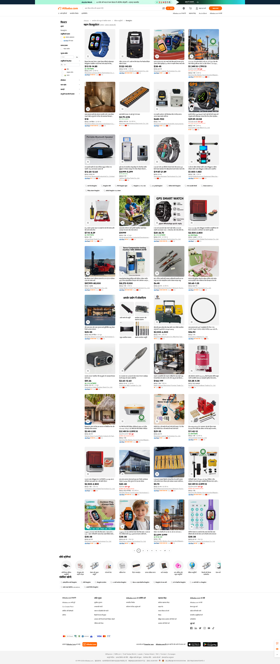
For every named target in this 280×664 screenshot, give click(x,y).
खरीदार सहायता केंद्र (163, 602)
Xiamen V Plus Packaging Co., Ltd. (199, 288)
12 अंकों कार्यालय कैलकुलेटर (119, 582)
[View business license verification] (160, 661)
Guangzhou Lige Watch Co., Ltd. (199, 127)
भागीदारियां (193, 619)
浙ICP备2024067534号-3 (195, 661)
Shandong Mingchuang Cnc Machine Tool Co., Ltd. (169, 337)
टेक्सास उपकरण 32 (208, 186)
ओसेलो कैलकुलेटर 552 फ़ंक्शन (113, 190)
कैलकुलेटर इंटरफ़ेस (101, 582)
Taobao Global (149, 654)
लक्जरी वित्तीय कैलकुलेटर (92, 587)
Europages (171, 654)
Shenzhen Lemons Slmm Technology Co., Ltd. (100, 73)
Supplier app (149, 644)
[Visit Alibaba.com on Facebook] (191, 628)
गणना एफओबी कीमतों (192, 186)
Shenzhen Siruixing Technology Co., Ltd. (167, 239)
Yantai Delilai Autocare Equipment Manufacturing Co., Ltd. (203, 176)
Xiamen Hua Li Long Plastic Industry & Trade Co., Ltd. (100, 436)
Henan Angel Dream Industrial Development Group (134, 237)
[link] (277, 643)
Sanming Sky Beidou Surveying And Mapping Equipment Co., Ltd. (203, 75)
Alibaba (86, 21)
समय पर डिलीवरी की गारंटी (101, 611)
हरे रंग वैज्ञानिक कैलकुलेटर (179, 582)
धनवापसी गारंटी (98, 606)
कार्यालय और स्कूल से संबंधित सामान (101, 21)
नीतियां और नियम (98, 623)
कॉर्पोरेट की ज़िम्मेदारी (67, 611)
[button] (163, 8)
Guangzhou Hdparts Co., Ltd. (198, 337)
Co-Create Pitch (68, 606)
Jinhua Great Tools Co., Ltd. (94, 239)
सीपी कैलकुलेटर (87, 582)
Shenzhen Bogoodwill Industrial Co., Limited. (100, 176)
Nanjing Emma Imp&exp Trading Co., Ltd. (202, 385)
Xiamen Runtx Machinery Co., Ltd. (96, 288)
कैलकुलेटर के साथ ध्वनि (161, 582)
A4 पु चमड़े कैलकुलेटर (157, 186)
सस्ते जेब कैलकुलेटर (92, 186)
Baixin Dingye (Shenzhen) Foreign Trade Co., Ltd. (169, 385)
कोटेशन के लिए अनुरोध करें (133, 606)
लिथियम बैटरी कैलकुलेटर (175, 186)
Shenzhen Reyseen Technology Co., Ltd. (167, 176)
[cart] (190, 9)
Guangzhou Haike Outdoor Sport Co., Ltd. (98, 387)
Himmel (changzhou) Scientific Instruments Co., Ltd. (169, 124)
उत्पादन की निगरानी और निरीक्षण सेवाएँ (104, 619)
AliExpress (108, 654)
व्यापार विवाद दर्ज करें (163, 611)
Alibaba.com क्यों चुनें (68, 602)
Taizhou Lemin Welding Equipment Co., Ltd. (133, 71)
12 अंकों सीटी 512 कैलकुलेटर (199, 582)
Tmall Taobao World (129, 654)
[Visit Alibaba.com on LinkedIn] (195, 628)
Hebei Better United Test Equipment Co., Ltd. (134, 288)
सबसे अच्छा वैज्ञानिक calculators (71, 587)
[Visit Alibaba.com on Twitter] (200, 628)
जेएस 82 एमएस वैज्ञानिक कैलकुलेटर (141, 582)
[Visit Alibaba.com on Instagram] (204, 628)
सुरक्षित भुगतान (98, 602)
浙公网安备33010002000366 (175, 661)
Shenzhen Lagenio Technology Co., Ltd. (167, 71)
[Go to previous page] (134, 551)
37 (165, 550)
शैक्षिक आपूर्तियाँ (118, 21)
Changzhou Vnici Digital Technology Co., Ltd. (203, 239)
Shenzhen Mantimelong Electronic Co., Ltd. (133, 123)
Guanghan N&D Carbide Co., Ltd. (130, 385)
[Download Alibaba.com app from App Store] (194, 644)
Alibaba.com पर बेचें (196, 602)
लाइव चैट (160, 606)
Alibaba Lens (71, 644)
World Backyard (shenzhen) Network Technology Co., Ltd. (169, 288)
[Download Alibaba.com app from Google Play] (210, 644)
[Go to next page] (169, 551)
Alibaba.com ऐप (161, 644)
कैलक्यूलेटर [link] (129, 21)
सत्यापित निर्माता (130, 602)
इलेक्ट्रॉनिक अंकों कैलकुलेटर (70, 582)
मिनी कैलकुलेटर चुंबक (122, 186)
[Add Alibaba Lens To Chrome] (89, 644)
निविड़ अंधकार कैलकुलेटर (93, 190)
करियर (64, 615)
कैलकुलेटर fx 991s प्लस (140, 186)
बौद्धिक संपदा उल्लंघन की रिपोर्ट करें (167, 619)
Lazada (140, 654)
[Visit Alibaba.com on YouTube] (209, 628)
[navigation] (70, 285)
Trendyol (163, 654)
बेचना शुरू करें (194, 606)
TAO (157, 654)
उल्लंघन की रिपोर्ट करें (164, 623)
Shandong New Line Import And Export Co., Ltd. (100, 124)
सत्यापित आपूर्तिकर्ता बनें (196, 615)
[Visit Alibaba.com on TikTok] (213, 628)
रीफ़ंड (159, 615)
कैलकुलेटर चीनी (107, 186)
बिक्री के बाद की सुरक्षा (100, 615)
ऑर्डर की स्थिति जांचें (195, 611)
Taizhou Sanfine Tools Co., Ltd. (129, 178)
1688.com (117, 654)
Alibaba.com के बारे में (69, 598)
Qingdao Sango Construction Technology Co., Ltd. (100, 337)
